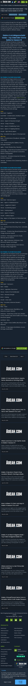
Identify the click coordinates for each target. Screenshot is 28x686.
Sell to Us (3, 661)
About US (3, 656)
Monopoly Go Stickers (19, 635)
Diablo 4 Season (22, 14)
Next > (22, 356)
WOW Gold (3, 628)
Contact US (3, 658)
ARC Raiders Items (5, 642)
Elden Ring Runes (18, 628)
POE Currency (4, 633)
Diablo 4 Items (17, 633)
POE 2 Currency (18, 637)
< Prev (5, 356)
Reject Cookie (7, 682)
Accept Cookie (20, 682)
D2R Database (4, 663)
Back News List (14, 356)
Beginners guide (13, 14)
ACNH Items (3, 640)
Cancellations (4, 654)
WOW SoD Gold (4, 630)
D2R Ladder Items (5, 637)
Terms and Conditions (6, 649)
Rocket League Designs (6, 665)
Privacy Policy (4, 651)
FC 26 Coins (3, 635)
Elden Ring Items (18, 630)
